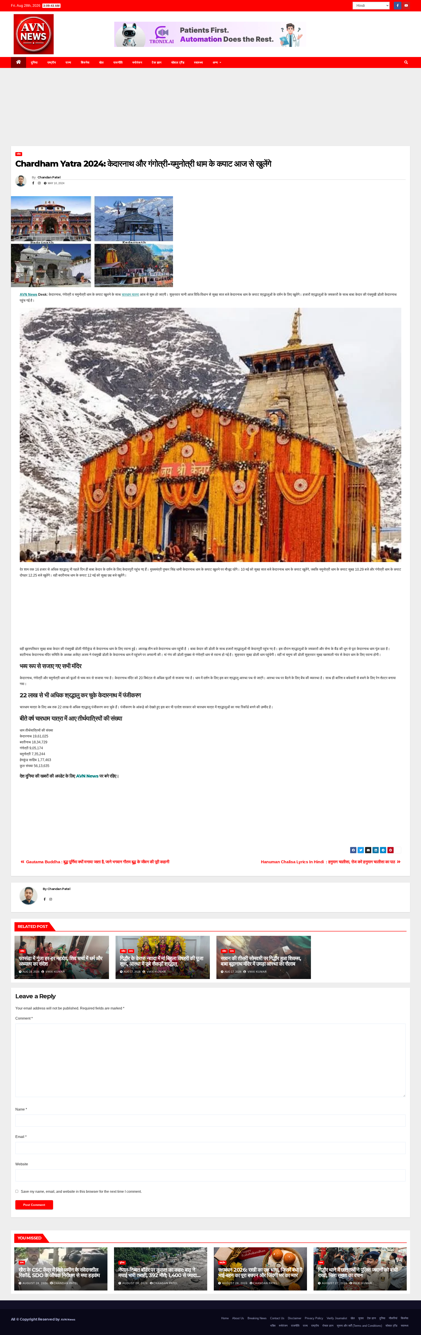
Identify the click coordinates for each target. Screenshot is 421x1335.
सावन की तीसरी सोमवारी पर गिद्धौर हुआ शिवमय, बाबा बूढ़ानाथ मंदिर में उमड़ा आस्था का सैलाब (261, 961)
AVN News (28, 294)
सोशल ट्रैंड (178, 62)
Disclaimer (294, 1318)
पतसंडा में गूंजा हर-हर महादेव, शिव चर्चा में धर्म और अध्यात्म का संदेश (60, 961)
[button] (406, 62)
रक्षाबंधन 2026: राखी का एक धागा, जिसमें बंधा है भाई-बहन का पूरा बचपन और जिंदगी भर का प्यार (260, 1272)
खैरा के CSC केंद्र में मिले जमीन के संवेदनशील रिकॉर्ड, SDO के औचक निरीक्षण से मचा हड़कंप (59, 1272)
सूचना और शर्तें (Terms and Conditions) (359, 1325)
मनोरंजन (137, 62)
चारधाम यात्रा (130, 294)
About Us (238, 1318)
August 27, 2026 (335, 1283)
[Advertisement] (210, 113)
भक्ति (19, 154)
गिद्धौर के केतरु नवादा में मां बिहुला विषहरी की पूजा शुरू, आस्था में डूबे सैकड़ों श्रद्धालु (161, 961)
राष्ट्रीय (51, 62)
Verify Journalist (337, 1318)
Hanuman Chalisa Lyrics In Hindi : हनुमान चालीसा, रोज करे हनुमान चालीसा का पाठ (328, 862)
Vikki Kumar (55, 971)
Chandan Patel (48, 177)
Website (21, 1164)
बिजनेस (85, 62)
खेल (101, 62)
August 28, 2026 (36, 1283)
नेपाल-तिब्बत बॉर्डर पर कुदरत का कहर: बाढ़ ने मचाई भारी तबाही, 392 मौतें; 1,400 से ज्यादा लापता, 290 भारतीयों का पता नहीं (157, 1275)
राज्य (68, 62)
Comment (24, 1018)
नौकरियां (393, 1318)
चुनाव (361, 1318)
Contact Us (277, 1318)
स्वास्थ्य (198, 62)
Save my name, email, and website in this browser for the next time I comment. (81, 1191)
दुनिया (34, 62)
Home (225, 1318)
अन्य (216, 62)
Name (21, 1109)
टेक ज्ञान (157, 62)
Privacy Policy (314, 1318)
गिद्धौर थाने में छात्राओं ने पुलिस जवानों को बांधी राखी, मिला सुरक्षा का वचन (357, 1272)
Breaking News (257, 1318)
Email (21, 1137)
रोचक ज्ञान (327, 1325)
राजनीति (118, 62)
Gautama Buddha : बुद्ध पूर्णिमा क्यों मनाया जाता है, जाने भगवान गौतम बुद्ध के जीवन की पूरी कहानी (97, 862)
